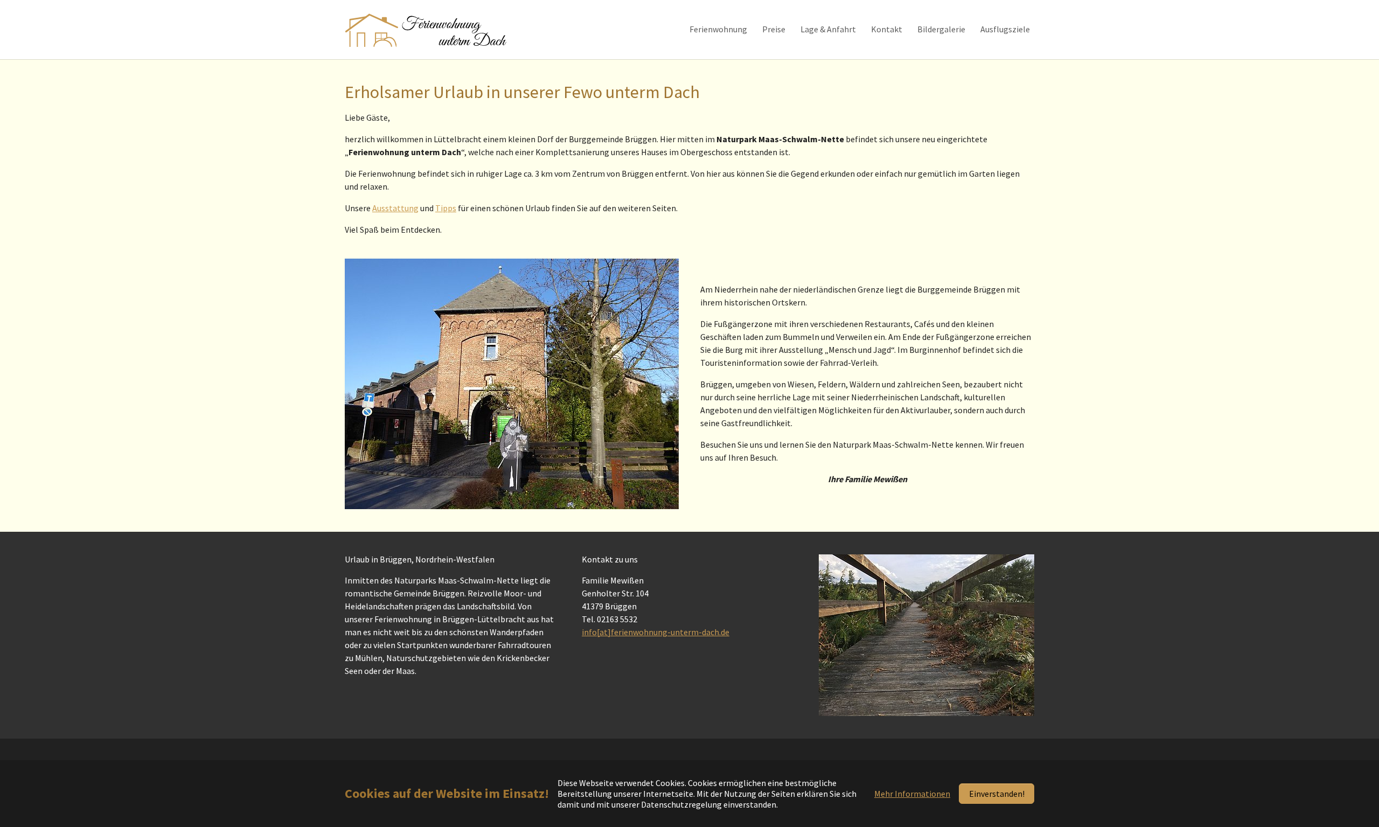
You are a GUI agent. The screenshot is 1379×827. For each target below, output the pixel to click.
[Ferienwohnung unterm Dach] (427, 29)
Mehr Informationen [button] (912, 793)
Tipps (445, 208)
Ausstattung (395, 208)
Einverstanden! (997, 793)
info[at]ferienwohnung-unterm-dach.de (655, 632)
